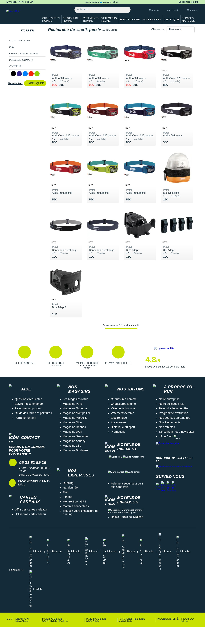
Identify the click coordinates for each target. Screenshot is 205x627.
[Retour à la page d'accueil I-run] (21, 15)
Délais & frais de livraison (127, 517)
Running (68, 482)
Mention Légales (22, 619)
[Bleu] (25, 73)
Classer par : (158, 29)
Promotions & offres (23, 53)
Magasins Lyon (72, 431)
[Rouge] (31, 73)
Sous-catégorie (19, 40)
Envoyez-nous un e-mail (34, 483)
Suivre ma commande (29, 403)
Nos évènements (169, 422)
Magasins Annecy (74, 441)
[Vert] (37, 73)
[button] (24, 357)
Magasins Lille (72, 445)
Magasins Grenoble (75, 436)
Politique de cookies (96, 619)
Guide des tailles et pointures (33, 413)
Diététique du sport (123, 427)
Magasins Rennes (74, 427)
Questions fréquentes (28, 399)
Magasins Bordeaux (75, 450)
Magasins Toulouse (75, 408)
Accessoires (118, 422)
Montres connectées (76, 506)
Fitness (67, 496)
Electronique (119, 417)
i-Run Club (165, 436)
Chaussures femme (123, 403)
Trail (65, 492)
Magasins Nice (72, 422)
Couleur (15, 66)
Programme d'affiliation (173, 413)
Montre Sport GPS (74, 501)
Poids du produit (21, 60)
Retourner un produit (28, 408)
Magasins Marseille (75, 417)
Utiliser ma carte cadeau (30, 514)
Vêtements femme (122, 413)
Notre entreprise (169, 399)
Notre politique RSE (171, 403)
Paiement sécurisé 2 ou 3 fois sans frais (127, 485)
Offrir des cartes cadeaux (31, 509)
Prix (12, 47)
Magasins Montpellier (76, 413)
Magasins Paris (72, 403)
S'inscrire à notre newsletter (176, 431)
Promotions (118, 431)
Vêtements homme (123, 408)
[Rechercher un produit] (126, 10)
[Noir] (13, 73)
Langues (16, 570)
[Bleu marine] (19, 73)
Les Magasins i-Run (75, 399)
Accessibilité (168, 618)
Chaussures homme (124, 399)
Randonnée (70, 487)
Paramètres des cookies (132, 619)
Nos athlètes (167, 427)
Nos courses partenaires (174, 417)
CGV (9, 618)
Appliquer (36, 83)
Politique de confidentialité (55, 619)
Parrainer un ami (25, 417)
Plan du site (187, 619)
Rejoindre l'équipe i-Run (174, 408)
